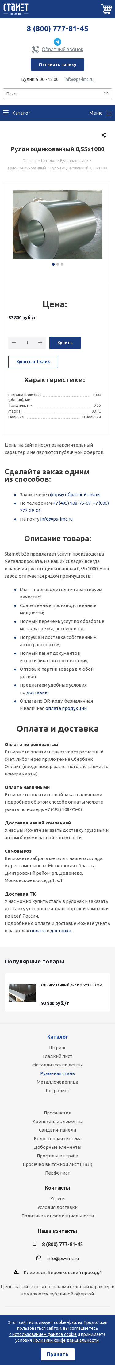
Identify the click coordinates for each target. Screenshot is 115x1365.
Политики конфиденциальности (66, 1340)
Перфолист (57, 1172)
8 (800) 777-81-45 (57, 29)
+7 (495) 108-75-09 (72, 503)
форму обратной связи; (75, 494)
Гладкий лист (57, 1056)
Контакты (57, 1187)
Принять (57, 1354)
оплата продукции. (66, 708)
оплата (38, 930)
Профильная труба (57, 1155)
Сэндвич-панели (57, 1130)
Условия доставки (57, 1207)
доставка (60, 930)
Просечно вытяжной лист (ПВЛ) (57, 1164)
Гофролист (57, 1090)
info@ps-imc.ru (79, 79)
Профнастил (57, 1112)
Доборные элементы (57, 1147)
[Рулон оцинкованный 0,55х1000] (57, 227)
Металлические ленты (57, 1064)
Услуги (57, 1198)
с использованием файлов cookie (43, 1334)
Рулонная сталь (57, 1073)
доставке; (37, 692)
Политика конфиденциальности (57, 1215)
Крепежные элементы (58, 1121)
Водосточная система (58, 1138)
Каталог (57, 1036)
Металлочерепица (57, 1081)
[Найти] (106, 93)
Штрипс (57, 1047)
